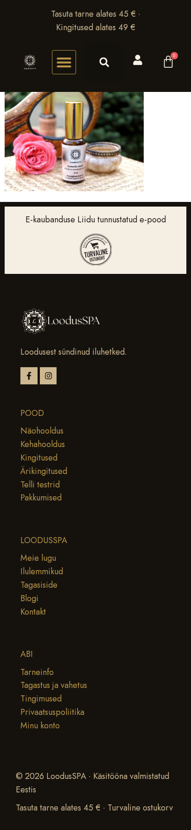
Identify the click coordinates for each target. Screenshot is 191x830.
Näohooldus (42, 431)
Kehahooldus (42, 444)
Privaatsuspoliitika (52, 712)
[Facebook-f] (29, 375)
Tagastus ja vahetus (53, 685)
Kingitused (38, 458)
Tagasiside (38, 585)
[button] (64, 62)
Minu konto (40, 726)
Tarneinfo (37, 672)
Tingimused (41, 699)
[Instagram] (48, 375)
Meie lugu (38, 558)
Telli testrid (40, 485)
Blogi (29, 598)
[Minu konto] (137, 60)
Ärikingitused (43, 471)
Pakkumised (41, 498)
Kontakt (33, 612)
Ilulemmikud (41, 571)
